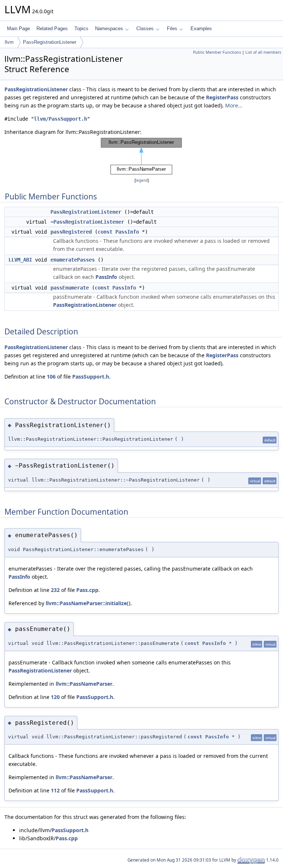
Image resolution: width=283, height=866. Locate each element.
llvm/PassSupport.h (60, 119)
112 (55, 790)
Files (172, 28)
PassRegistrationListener (49, 42)
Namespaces (109, 28)
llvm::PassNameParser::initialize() (88, 603)
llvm (9, 42)
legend (142, 180)
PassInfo (127, 232)
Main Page (18, 28)
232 (55, 589)
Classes (145, 28)
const (105, 232)
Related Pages (52, 28)
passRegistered (71, 232)
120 (55, 696)
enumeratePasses (72, 260)
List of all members (263, 52)
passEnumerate (69, 288)
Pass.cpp (87, 589)
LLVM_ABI (20, 260)
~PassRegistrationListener (87, 222)
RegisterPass (222, 97)
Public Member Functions (217, 52)
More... (233, 105)
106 (51, 376)
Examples (201, 28)
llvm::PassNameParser (84, 683)
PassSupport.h (90, 376)
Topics (81, 28)
